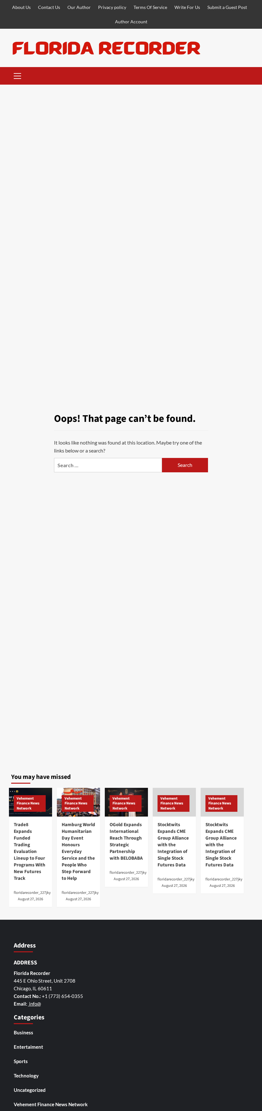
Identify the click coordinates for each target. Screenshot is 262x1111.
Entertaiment (28, 1047)
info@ (34, 1004)
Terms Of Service (150, 7)
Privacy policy (112, 7)
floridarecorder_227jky (32, 892)
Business (23, 1032)
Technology (26, 1075)
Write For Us (187, 7)
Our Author (79, 7)
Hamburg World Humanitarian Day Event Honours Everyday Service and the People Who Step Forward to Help (78, 851)
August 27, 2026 (30, 899)
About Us (21, 7)
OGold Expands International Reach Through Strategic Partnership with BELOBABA (126, 841)
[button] (17, 75)
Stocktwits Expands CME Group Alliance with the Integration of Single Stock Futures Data (173, 844)
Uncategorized (30, 1090)
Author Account (131, 21)
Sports (21, 1061)
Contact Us (49, 7)
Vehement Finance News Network (28, 803)
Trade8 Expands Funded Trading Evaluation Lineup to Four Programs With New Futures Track (29, 851)
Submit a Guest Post (227, 7)
